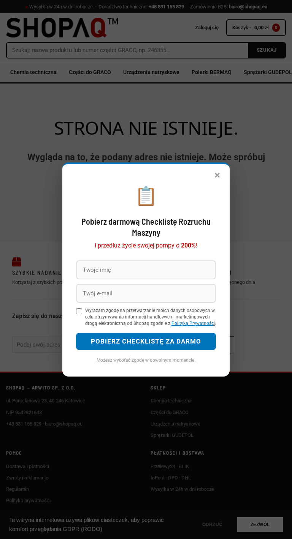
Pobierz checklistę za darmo (146, 341)
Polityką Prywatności (193, 323)
